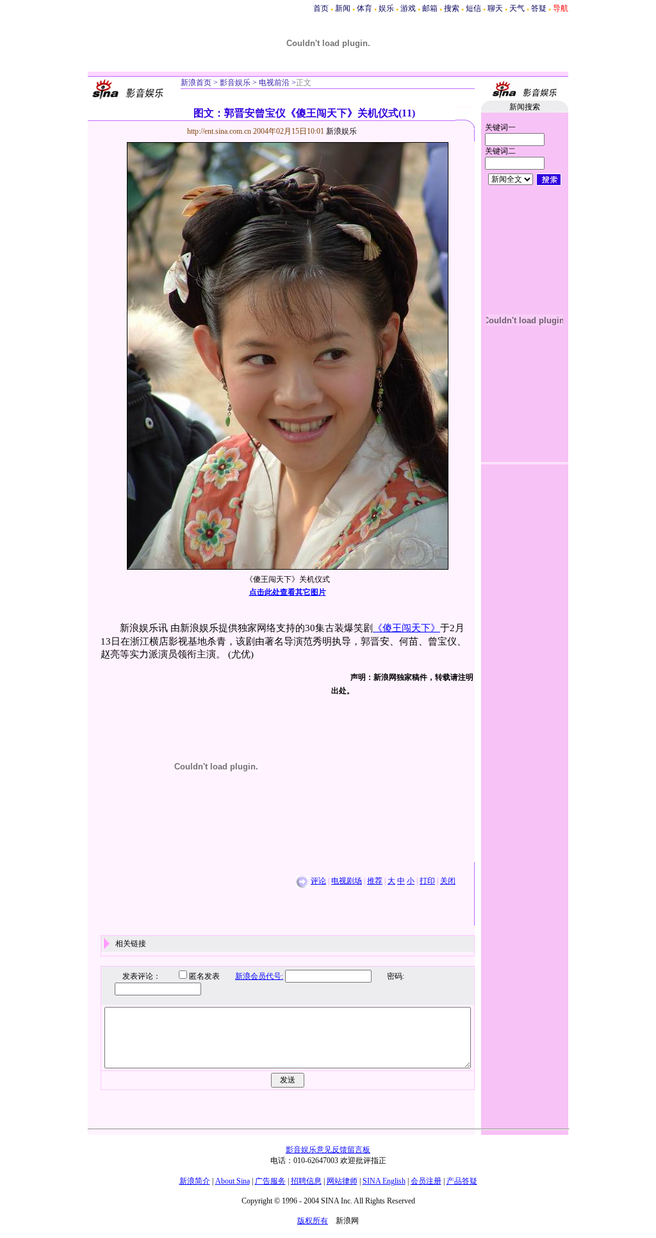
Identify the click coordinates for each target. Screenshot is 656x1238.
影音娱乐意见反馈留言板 (328, 1149)
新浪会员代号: (259, 976)
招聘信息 (306, 1181)
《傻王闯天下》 (406, 628)
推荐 (374, 880)
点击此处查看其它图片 (287, 592)
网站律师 (342, 1181)
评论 (318, 880)
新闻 (342, 8)
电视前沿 (273, 82)
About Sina (232, 1181)
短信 (473, 8)
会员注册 (426, 1181)
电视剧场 (346, 880)
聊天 (495, 8)
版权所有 (312, 1220)
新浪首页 (196, 82)
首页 (321, 8)
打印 (427, 880)
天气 (517, 8)
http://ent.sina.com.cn (220, 131)
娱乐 (386, 8)
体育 (364, 8)
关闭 (447, 880)
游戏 (408, 8)
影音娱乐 (235, 82)
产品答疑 (462, 1181)
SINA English (384, 1181)
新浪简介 (194, 1181)
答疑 (538, 8)
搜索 (451, 8)
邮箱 (430, 8)
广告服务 (270, 1181)
